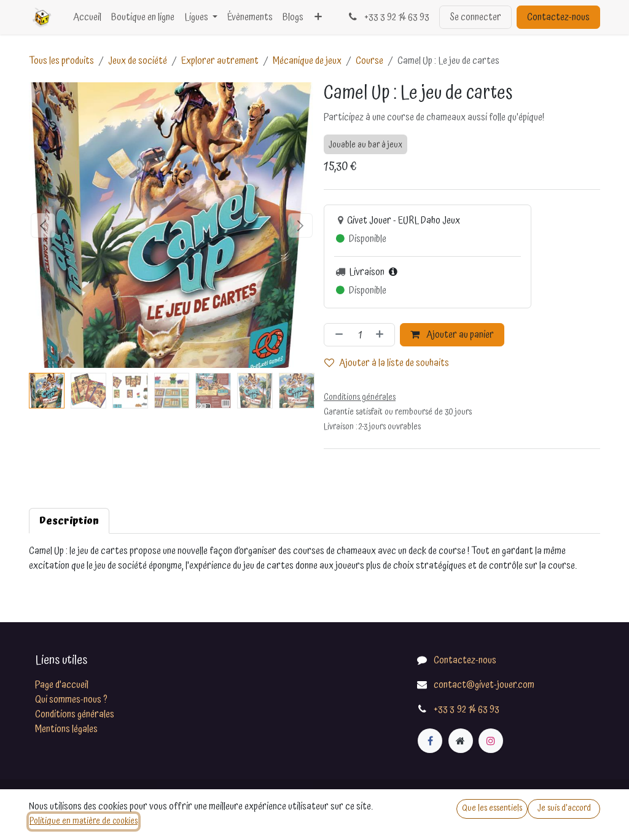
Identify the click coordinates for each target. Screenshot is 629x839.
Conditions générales (74, 714)
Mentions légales (66, 729)
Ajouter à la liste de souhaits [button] (394, 363)
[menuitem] (87, 17)
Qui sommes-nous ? (71, 700)
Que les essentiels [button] (492, 808)
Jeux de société (137, 61)
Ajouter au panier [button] (459, 335)
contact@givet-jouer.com (484, 685)
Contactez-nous (558, 17)
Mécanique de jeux (307, 61)
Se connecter (475, 17)
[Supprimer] (336, 335)
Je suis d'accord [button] (564, 808)
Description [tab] (69, 521)
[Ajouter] (382, 335)
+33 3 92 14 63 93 (395, 17)
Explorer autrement (220, 61)
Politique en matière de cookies (83, 821)
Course (369, 61)
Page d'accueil (61, 685)
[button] (43, 225)
